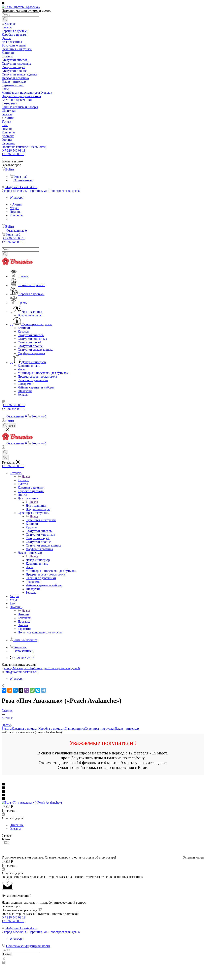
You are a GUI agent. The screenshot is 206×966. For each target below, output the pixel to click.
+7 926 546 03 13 (14, 150)
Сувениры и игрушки (41, 520)
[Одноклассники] (9, 690)
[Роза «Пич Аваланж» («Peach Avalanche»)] (32, 802)
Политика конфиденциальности (28, 946)
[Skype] (37, 690)
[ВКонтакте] (4, 690)
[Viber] (26, 690)
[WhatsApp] (32, 690)
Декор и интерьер (38, 560)
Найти (6, 954)
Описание (17, 825)
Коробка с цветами (51, 728)
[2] (103, 788)
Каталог (23, 480)
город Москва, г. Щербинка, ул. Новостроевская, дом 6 (42, 190)
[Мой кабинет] (3, 447)
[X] (21, 690)
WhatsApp (16, 197)
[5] (103, 799)
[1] (103, 784)
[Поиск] (5, 19)
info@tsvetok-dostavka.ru (21, 187)
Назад (26, 476)
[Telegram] (43, 690)
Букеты (7, 728)
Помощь (23, 614)
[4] (103, 795)
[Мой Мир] (15, 690)
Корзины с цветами (25, 728)
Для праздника (36, 505)
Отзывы (15, 828)
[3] (103, 791)
